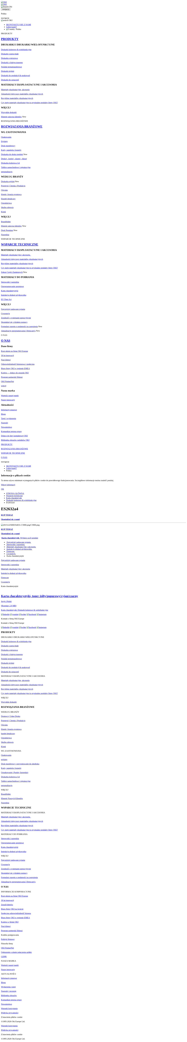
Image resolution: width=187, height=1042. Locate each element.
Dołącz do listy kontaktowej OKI (14, 436)
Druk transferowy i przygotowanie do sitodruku (20, 764)
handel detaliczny (8, 733)
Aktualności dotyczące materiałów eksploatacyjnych (22, 94)
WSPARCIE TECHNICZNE (19, 244)
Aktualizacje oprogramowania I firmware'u (18, 331)
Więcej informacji (8, 485)
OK (2, 489)
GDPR (4, 956)
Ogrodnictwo (6, 203)
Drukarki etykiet (7, 71)
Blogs (3, 414)
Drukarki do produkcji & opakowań (15, 75)
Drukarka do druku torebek (12, 154)
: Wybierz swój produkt (20, 538)
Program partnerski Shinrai (12, 377)
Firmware (10, 551)
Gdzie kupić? (11, 27)
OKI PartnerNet (7, 381)
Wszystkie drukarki (9, 112)
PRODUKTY (9, 39)
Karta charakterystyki (9, 291)
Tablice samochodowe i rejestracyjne (16, 167)
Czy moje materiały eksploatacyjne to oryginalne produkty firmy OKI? (29, 103)
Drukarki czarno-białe (10, 54)
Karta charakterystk (14, 498)
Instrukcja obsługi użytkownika (13, 295)
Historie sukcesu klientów (11, 117)
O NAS (5, 340)
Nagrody (4, 423)
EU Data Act (6, 299)
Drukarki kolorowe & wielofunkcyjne (16, 49)
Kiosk (3, 212)
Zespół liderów (7, 905)
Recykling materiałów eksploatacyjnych (17, 98)
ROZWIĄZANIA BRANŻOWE (21, 126)
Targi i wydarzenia (8, 418)
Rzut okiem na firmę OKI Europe (14, 351)
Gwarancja (5, 313)
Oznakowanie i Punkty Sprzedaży (14, 772)
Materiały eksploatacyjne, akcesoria (15, 90)
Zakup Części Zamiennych (12, 272)
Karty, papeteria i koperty (11, 150)
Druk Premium (7, 230)
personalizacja (6, 172)
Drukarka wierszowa (9, 58)
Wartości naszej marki (10, 395)
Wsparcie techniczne (14, 496)
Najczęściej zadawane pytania (13, 309)
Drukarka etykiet (8, 181)
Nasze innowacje (8, 400)
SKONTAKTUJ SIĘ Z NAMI (18, 25)
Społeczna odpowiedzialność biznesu (16, 913)
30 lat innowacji (7, 355)
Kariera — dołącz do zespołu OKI (15, 373)
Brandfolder (6, 222)
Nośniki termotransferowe (11, 67)
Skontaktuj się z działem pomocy (14, 322)
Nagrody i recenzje (8, 991)
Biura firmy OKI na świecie (12, 909)
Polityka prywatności (9, 1013)
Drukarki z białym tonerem (12, 62)
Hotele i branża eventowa (11, 194)
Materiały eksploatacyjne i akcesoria (16, 255)
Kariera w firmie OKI (9, 922)
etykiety (4, 759)
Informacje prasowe (9, 410)
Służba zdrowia (7, 207)
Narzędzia (5, 235)
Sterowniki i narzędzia (10, 282)
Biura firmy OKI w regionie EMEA (15, 368)
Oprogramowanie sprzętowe (12, 286)
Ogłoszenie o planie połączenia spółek (16, 952)
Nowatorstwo (6, 427)
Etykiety (4, 141)
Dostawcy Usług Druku (10, 716)
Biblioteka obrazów (9, 995)
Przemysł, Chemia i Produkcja (13, 186)
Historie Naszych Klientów (12, 798)
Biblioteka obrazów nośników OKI (15, 440)
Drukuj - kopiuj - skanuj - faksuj (14, 159)
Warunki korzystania (9, 1008)
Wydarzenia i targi (8, 987)
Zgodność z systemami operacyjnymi (16, 318)
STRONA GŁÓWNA (15, 493)
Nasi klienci (6, 360)
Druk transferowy (8, 146)
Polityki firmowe (8, 939)
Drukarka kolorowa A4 (10, 163)
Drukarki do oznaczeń (10, 80)
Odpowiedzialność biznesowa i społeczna (17, 364)
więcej (3, 386)
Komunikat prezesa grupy (11, 431)
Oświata (4, 190)
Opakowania (6, 137)
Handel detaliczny (8, 199)
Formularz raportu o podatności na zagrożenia (19, 326)
